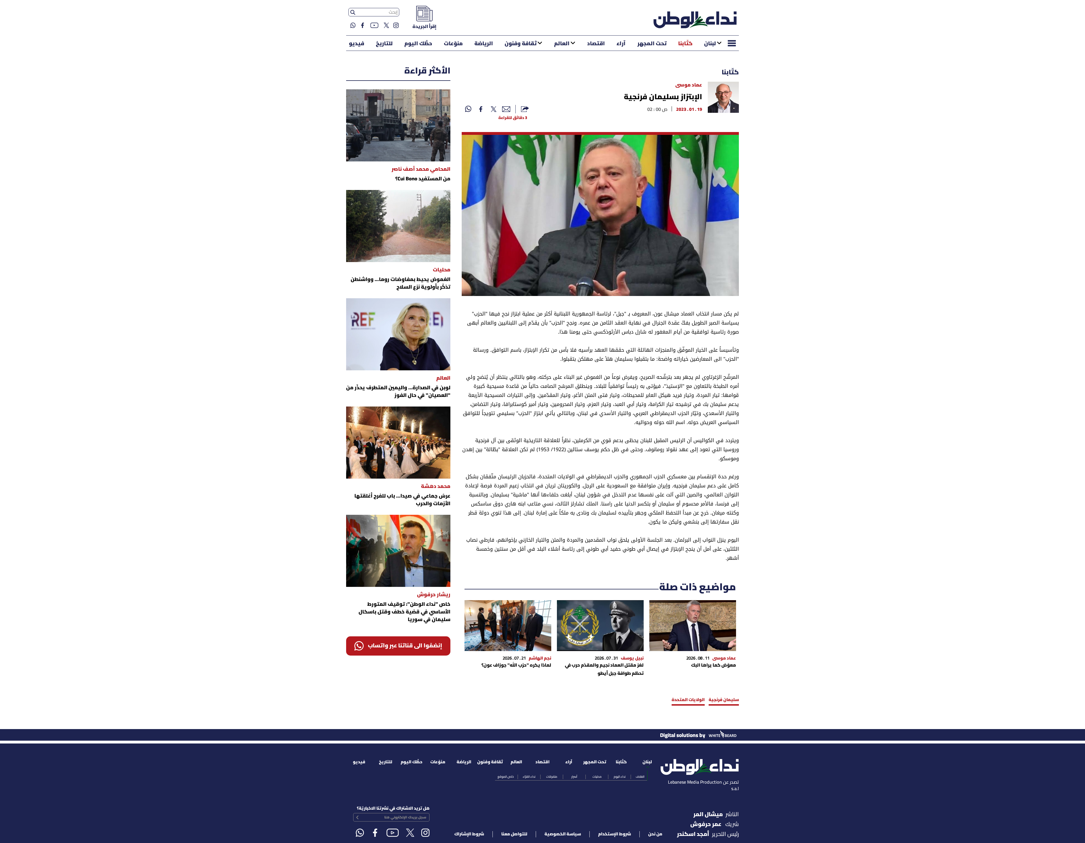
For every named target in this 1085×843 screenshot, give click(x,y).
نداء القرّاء (529, 777)
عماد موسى (688, 85)
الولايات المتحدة (688, 700)
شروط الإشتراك (469, 834)
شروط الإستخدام (614, 834)
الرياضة (483, 44)
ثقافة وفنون (521, 44)
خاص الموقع (506, 777)
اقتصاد (596, 44)
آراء (621, 44)
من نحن (655, 834)
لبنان (710, 44)
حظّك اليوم (418, 44)
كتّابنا (685, 44)
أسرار (574, 777)
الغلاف (640, 777)
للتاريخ (384, 44)
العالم (562, 44)
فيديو (356, 44)
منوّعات (453, 44)
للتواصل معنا (514, 834)
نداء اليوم (620, 777)
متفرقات (551, 777)
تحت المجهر (652, 44)
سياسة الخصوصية (562, 834)
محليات (597, 777)
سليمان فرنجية (724, 700)
